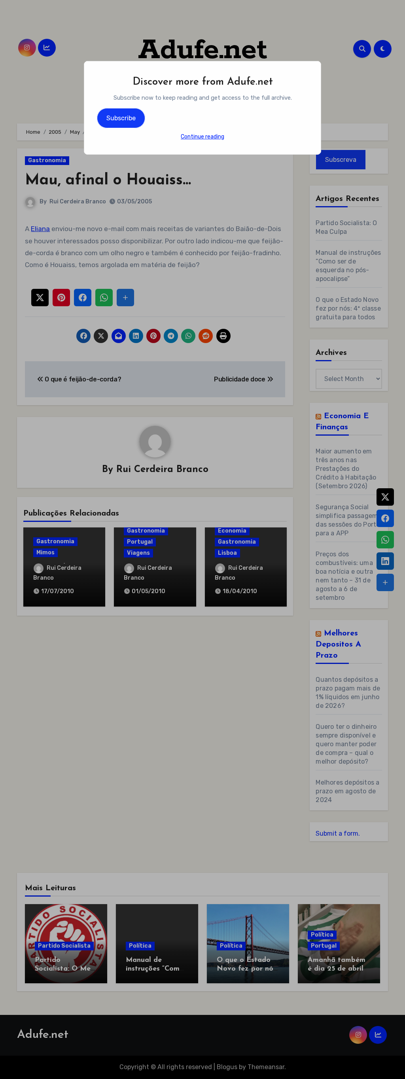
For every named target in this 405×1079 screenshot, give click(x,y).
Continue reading (202, 136)
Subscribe (121, 118)
